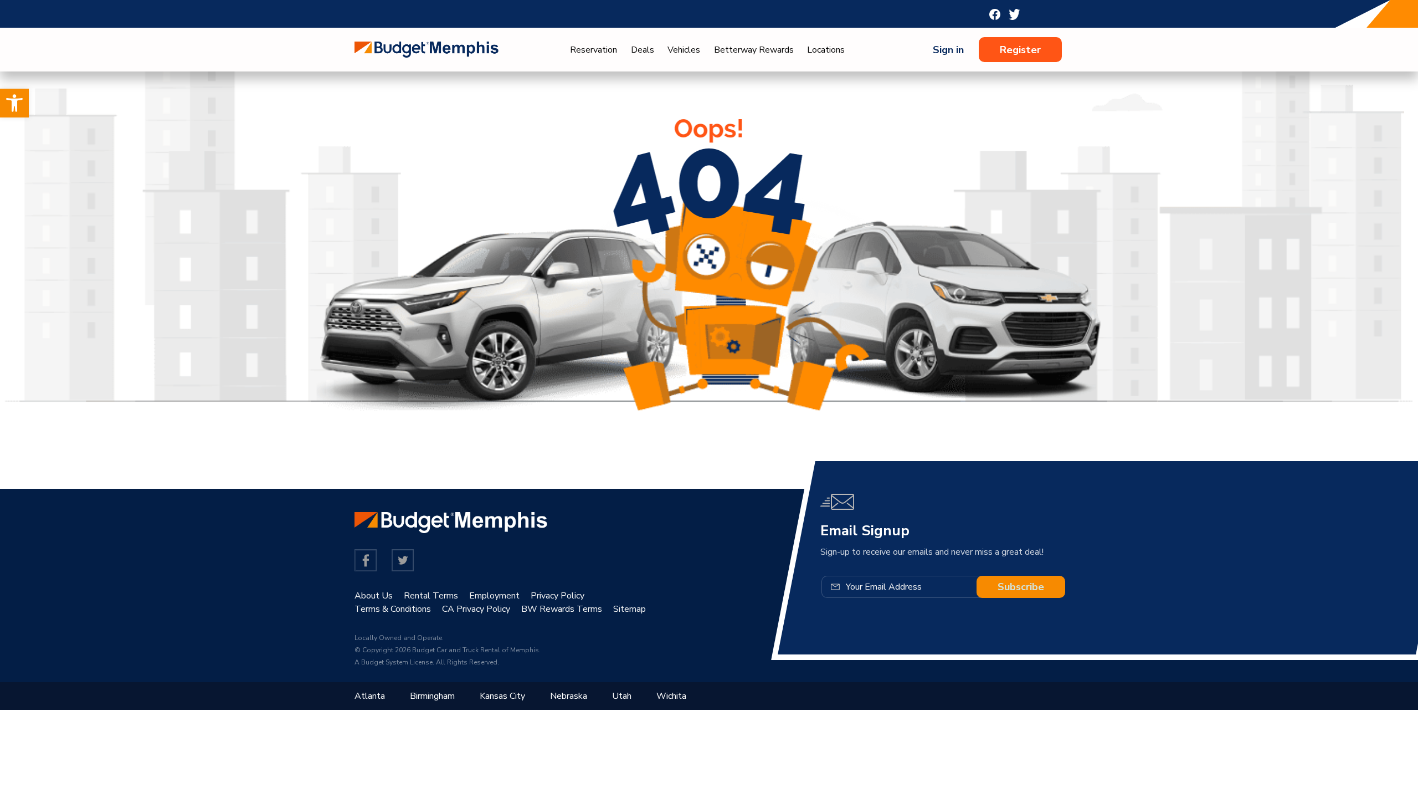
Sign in (948, 49)
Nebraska (568, 696)
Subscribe (1021, 587)
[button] (14, 103)
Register (1020, 50)
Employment (494, 596)
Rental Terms (431, 596)
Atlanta (369, 696)
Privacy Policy (557, 596)
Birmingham (432, 696)
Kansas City (502, 696)
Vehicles (683, 50)
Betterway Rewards (754, 50)
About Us (373, 596)
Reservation (593, 50)
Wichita (671, 696)
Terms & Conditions (392, 609)
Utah (621, 696)
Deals (642, 50)
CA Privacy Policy (476, 609)
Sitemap (629, 609)
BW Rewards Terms (561, 609)
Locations (826, 50)
